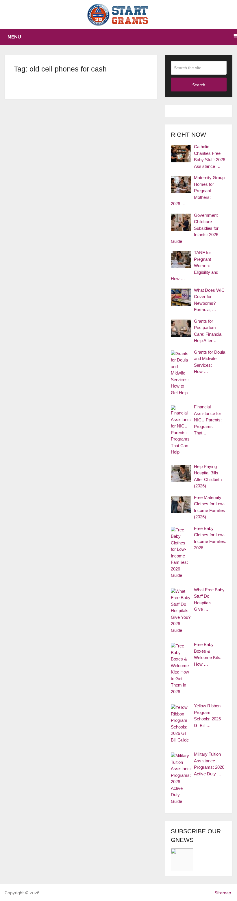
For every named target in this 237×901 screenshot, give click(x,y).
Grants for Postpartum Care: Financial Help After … (208, 331)
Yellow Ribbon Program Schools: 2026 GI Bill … (207, 715)
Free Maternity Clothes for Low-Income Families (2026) (209, 507)
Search (198, 84)
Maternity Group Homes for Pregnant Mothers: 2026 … (198, 190)
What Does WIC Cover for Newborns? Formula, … (209, 300)
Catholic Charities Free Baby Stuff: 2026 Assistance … (209, 156)
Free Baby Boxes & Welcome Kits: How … (207, 654)
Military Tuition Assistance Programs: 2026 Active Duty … (209, 764)
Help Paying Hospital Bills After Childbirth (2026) (208, 476)
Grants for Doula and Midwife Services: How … (209, 362)
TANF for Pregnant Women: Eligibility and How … (194, 265)
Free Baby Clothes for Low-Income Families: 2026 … (210, 538)
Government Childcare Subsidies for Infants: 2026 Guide (195, 228)
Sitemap (223, 893)
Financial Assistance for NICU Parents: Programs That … (208, 419)
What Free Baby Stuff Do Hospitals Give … (209, 599)
